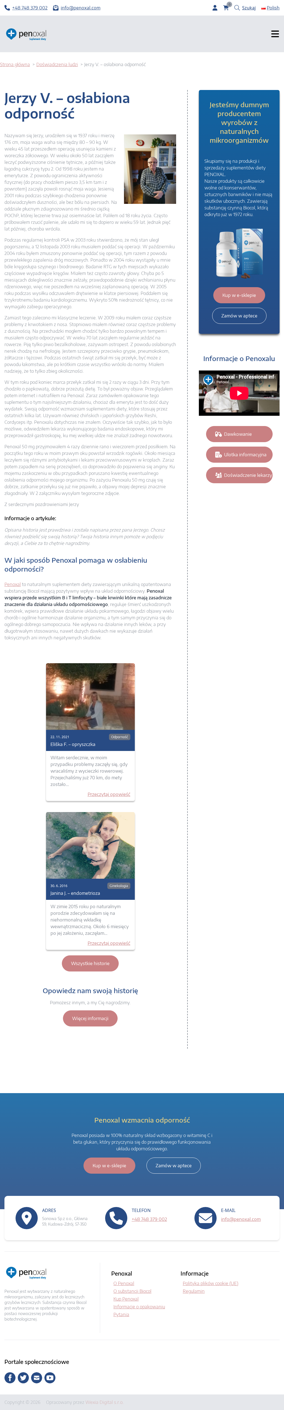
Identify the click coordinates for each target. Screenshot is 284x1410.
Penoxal (12, 584)
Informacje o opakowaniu (139, 1306)
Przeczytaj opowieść (109, 794)
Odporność (119, 737)
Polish (273, 8)
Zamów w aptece (239, 316)
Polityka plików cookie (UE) (210, 1283)
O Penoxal (123, 1283)
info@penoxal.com (241, 1219)
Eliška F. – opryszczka (72, 744)
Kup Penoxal (126, 1299)
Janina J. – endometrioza (75, 893)
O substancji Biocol (132, 1291)
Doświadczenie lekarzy (248, 475)
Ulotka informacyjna (245, 454)
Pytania (121, 1314)
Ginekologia (119, 886)
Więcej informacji (90, 1018)
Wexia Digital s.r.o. (104, 1402)
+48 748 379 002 (149, 1219)
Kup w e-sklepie (239, 295)
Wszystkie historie (90, 963)
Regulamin (194, 1291)
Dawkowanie (238, 434)
